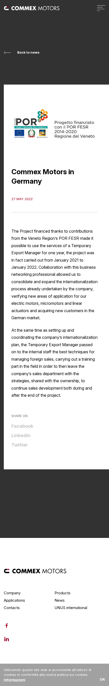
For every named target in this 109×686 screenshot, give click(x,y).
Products (62, 593)
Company (12, 593)
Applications (14, 600)
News (60, 600)
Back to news (28, 52)
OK (102, 679)
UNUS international (71, 607)
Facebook (22, 426)
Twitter (19, 445)
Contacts (12, 607)
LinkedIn (20, 435)
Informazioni (14, 680)
